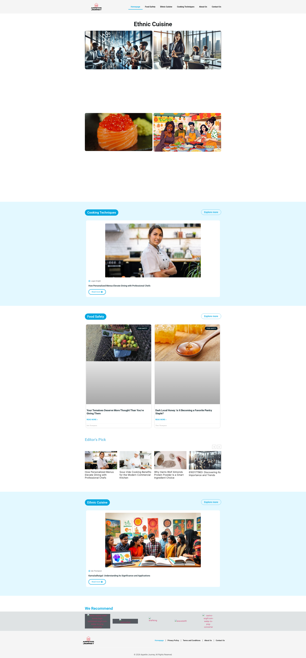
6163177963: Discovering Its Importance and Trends (205, 474)
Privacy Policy (173, 640)
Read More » (92, 419)
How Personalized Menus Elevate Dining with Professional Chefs (119, 285)
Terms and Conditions (191, 640)
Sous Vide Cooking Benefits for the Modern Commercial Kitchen (135, 475)
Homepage (135, 7)
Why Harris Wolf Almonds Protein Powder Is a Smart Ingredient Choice (169, 475)
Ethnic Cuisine (166, 7)
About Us (203, 7)
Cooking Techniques (185, 7)
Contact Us (216, 7)
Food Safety (150, 7)
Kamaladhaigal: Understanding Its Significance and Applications (119, 575)
